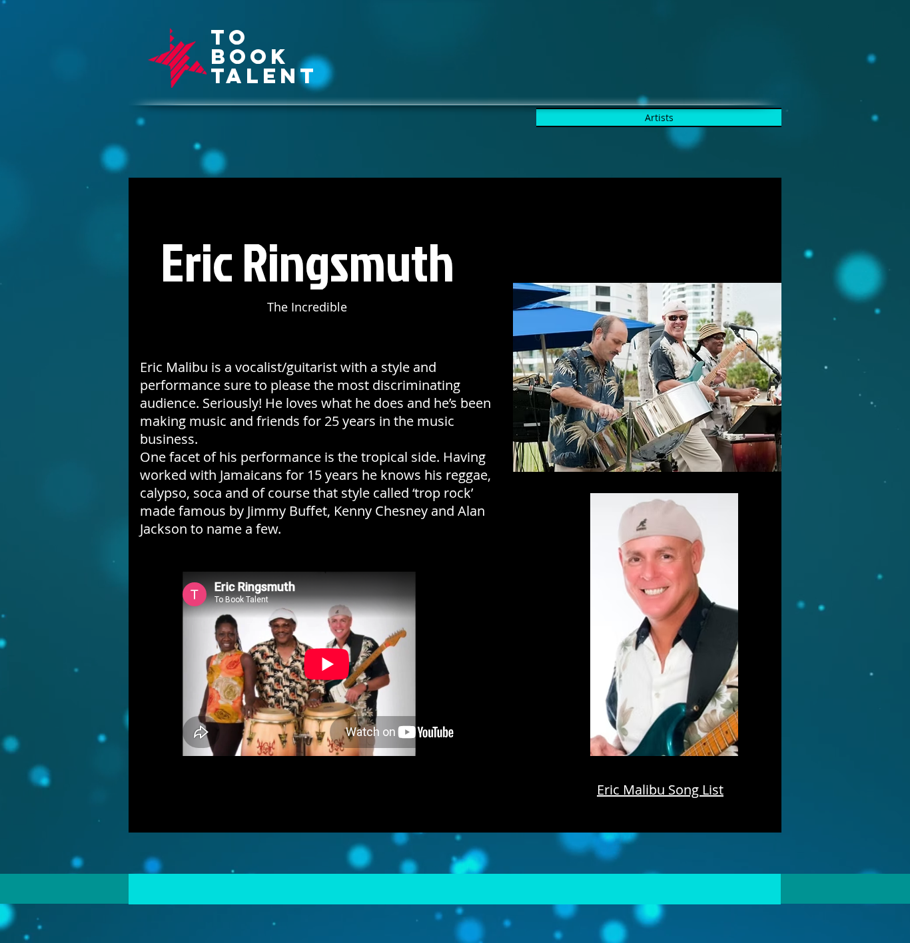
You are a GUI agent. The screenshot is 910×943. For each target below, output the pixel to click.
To (230, 37)
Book (250, 56)
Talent (264, 76)
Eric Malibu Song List (660, 790)
